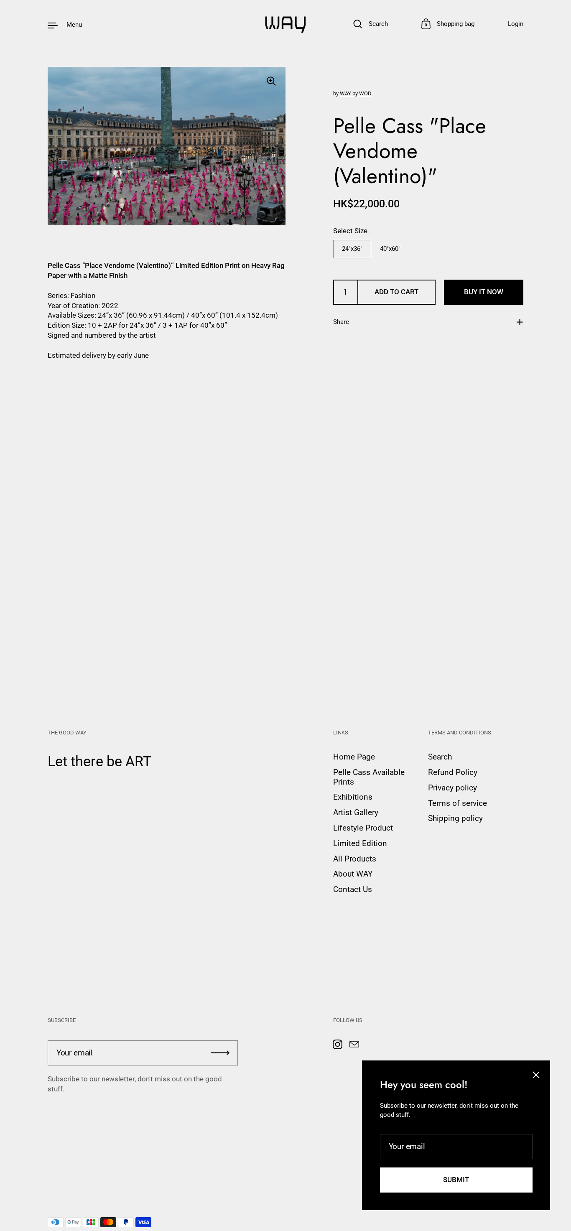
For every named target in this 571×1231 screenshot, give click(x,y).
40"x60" (390, 248)
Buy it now (483, 292)
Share (341, 322)
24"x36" (352, 248)
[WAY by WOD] (285, 24)
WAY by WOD (356, 93)
